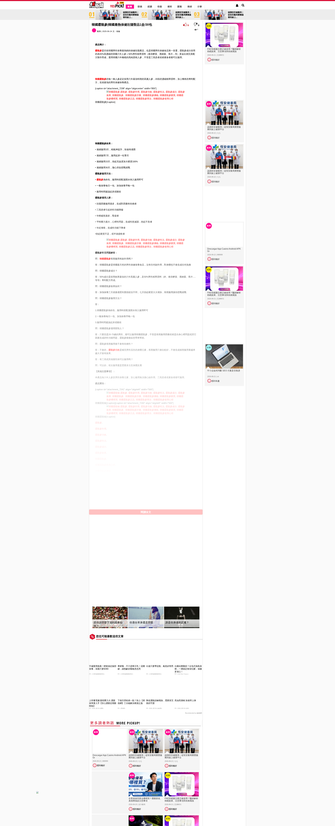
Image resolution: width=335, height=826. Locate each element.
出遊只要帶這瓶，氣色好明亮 (159, 666)
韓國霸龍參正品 (103, 483)
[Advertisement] (146, 68)
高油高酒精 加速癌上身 (185, 700)
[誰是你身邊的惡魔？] (182, 617)
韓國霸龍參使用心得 (105, 465)
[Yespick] (117, 7)
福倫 (118, 31)
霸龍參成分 (100, 447)
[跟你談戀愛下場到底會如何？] (110, 617)
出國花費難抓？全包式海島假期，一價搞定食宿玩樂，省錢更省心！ (188, 669)
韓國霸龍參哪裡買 (104, 477)
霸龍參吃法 (100, 441)
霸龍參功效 (114, 350)
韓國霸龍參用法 (103, 489)
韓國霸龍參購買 (103, 501)
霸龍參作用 (100, 429)
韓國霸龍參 (100, 79)
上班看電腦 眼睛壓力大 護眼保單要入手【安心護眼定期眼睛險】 (102, 703)
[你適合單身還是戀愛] (146, 617)
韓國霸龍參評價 (103, 495)
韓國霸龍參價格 (103, 471)
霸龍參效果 (100, 453)
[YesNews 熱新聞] (96, 8)
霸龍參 (98, 50)
